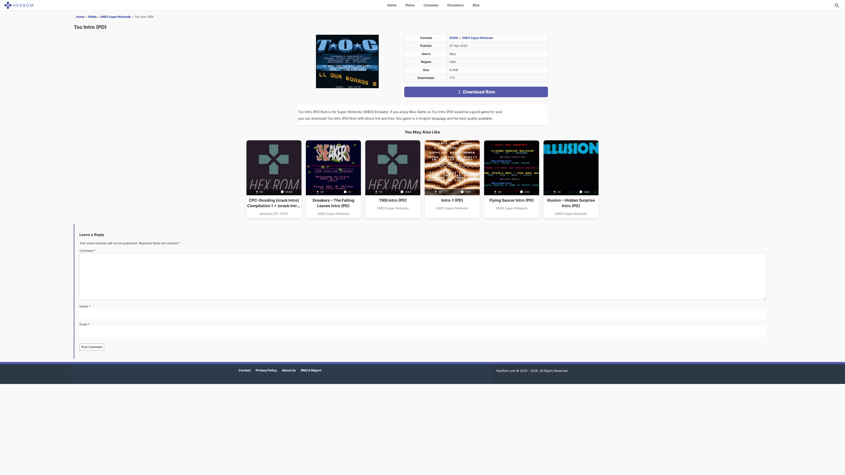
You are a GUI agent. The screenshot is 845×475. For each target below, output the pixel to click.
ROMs (92, 16)
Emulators (455, 5)
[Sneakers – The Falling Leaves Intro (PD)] (333, 179)
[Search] (837, 5)
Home (392, 5)
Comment (87, 250)
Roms (410, 5)
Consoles (431, 5)
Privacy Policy (266, 370)
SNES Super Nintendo (115, 16)
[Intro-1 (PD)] (452, 179)
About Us (289, 370)
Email (84, 324)
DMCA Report (311, 370)
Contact (245, 370)
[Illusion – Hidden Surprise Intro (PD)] (571, 179)
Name (84, 306)
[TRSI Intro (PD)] (392, 179)
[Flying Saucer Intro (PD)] (511, 179)
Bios (476, 5)
